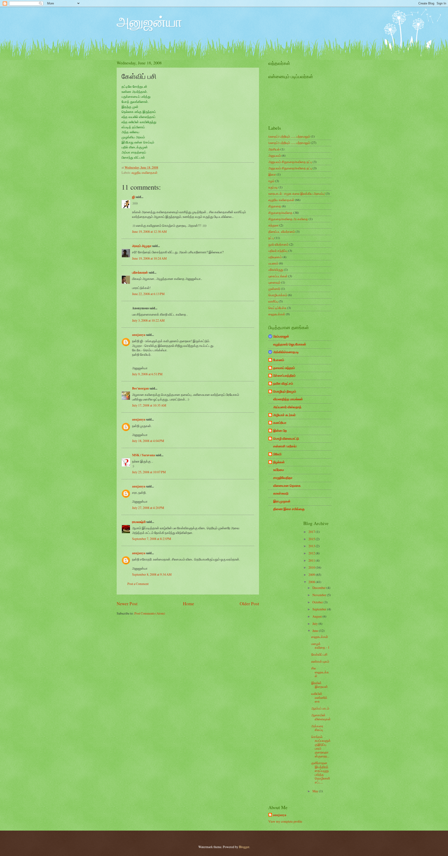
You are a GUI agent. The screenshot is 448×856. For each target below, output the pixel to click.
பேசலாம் (278, 360)
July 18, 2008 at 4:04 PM (148, 440)
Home (188, 603)
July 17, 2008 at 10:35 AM (149, 405)
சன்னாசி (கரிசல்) (285, 446)
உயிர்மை (278, 469)
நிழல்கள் (279, 462)
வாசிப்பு (273, 301)
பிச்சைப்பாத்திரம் (284, 375)
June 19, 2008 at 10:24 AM (149, 258)
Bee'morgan (140, 388)
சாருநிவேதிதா (282, 477)
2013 (312, 546)
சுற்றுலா (273, 225)
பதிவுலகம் (275, 257)
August (317, 616)
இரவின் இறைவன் (319, 685)
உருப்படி (273, 187)
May (315, 791)
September (319, 609)
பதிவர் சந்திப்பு (277, 250)
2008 (312, 582)
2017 (312, 531)
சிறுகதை (274, 206)
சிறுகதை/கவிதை (280, 212)
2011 (312, 560)
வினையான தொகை (287, 485)
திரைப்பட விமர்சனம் (281, 231)
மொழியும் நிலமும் (284, 391)
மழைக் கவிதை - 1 (320, 645)
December (319, 587)
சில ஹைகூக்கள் (320, 672)
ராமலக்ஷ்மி (139, 521)
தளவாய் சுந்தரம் (284, 367)
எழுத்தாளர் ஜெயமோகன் (289, 344)
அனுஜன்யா (149, 21)
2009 (312, 574)
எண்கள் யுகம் (320, 661)
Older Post (249, 603)
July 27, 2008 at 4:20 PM (148, 507)
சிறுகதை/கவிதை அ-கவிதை (288, 219)
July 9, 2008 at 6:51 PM (147, 374)
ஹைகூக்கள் (276, 314)
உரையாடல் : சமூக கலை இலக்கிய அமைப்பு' (296, 193)
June (315, 630)
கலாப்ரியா (279, 422)
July (315, 623)
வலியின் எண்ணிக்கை (319, 697)
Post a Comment (138, 583)
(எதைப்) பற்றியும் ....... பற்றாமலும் (289, 136)
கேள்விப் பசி (319, 654)
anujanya (138, 334)
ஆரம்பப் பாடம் (320, 708)
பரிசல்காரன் (140, 272)
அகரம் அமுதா (141, 246)
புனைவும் (274, 282)
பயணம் (273, 263)
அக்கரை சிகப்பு (317, 728)
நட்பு (271, 238)
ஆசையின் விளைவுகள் (321, 717)
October (318, 602)
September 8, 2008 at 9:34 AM (152, 574)
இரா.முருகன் (281, 501)
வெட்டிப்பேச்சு (277, 308)
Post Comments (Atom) (149, 613)
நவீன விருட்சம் (283, 383)
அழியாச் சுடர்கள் (284, 415)
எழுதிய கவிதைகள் (145, 172)
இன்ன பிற (280, 430)
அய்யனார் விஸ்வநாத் (287, 407)
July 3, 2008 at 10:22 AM (148, 320)
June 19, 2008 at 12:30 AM (149, 231)
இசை (272, 174)
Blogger (244, 847)
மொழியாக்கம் (277, 295)
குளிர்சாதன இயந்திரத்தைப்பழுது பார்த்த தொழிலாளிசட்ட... (320, 772)
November (319, 595)
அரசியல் (274, 149)
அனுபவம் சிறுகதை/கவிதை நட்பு (290, 162)
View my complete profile (285, 821)
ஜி (133, 197)
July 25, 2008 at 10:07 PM (149, 472)
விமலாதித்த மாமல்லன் (288, 399)
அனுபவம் (274, 155)
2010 (312, 567)
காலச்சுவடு (280, 493)
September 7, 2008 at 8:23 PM (151, 538)
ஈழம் (271, 181)
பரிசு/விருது (275, 269)
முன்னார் (274, 288)
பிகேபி (277, 454)
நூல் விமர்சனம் (278, 244)
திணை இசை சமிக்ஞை (288, 509)
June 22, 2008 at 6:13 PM (148, 294)
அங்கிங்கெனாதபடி (286, 352)
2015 (312, 539)
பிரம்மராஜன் (281, 336)
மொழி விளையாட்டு (286, 438)
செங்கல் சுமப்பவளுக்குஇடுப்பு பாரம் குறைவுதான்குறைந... (321, 746)
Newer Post (127, 603)
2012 (312, 553)
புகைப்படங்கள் (277, 276)
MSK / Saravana (143, 455)
